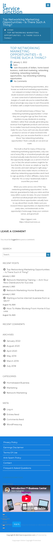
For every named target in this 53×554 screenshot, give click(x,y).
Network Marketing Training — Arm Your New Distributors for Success (25, 281)
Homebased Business (18, 382)
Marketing (12, 387)
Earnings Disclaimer (13, 447)
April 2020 (12, 351)
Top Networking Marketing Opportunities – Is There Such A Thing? (28, 53)
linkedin (36, 551)
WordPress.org (14, 424)
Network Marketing (17, 392)
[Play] (4, 514)
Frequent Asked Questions (17, 468)
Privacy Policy (10, 442)
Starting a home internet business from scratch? (26, 299)
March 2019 (13, 361)
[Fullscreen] (4, 528)
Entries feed (13, 414)
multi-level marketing (28, 70)
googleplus (29, 551)
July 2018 (11, 366)
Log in (10, 409)
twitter (23, 551)
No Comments (20, 81)
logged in (15, 239)
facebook (16, 551)
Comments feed (15, 419)
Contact (7, 463)
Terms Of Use (10, 452)
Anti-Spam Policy (12, 457)
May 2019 (11, 356)
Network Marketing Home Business (25, 290)
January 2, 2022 (20, 62)
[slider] (29, 525)
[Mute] (4, 525)
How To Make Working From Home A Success (26, 309)
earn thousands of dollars (25, 67)
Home (10, 30)
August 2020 (13, 346)
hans (15, 65)
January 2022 (13, 341)
